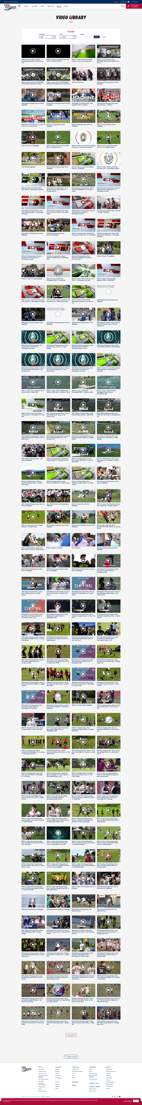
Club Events (41, 1081)
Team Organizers (42, 1091)
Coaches (108, 1073)
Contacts (108, 1088)
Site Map (42, 1096)
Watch (59, 6)
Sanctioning (109, 1078)
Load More (71, 1035)
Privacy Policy (47, 1096)
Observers (108, 1075)
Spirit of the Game (93, 1073)
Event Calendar (92, 1091)
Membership (109, 1069)
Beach (73, 1078)
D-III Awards (58, 1078)
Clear (104, 37)
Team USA (50, 6)
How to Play (41, 1069)
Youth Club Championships (42, 1084)
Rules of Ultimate (93, 1079)
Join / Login (135, 1)
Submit (97, 37)
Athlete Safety (41, 1087)
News (66, 6)
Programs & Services (111, 1071)
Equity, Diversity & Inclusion (93, 1076)
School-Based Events (43, 1079)
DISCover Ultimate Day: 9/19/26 (11, 1)
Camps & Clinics (42, 1071)
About (108, 1067)
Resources (108, 1080)
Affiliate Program (110, 1082)
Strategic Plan (109, 1086)
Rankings (57, 1071)
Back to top (72, 1057)
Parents (40, 1089)
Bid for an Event (92, 1089)
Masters (75, 1082)
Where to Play (94, 1083)
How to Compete (42, 1073)
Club (42, 6)
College (34, 6)
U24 (73, 1073)
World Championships (77, 1071)
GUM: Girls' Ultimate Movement (43, 1076)
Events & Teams (94, 1087)
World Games (75, 1069)
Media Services (109, 1084)
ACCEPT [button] (136, 1100)
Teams (56, 1073)
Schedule (57, 1069)
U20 (73, 1075)
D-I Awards (58, 1075)
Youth (26, 6)
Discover (92, 1067)
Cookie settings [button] (128, 1101)
